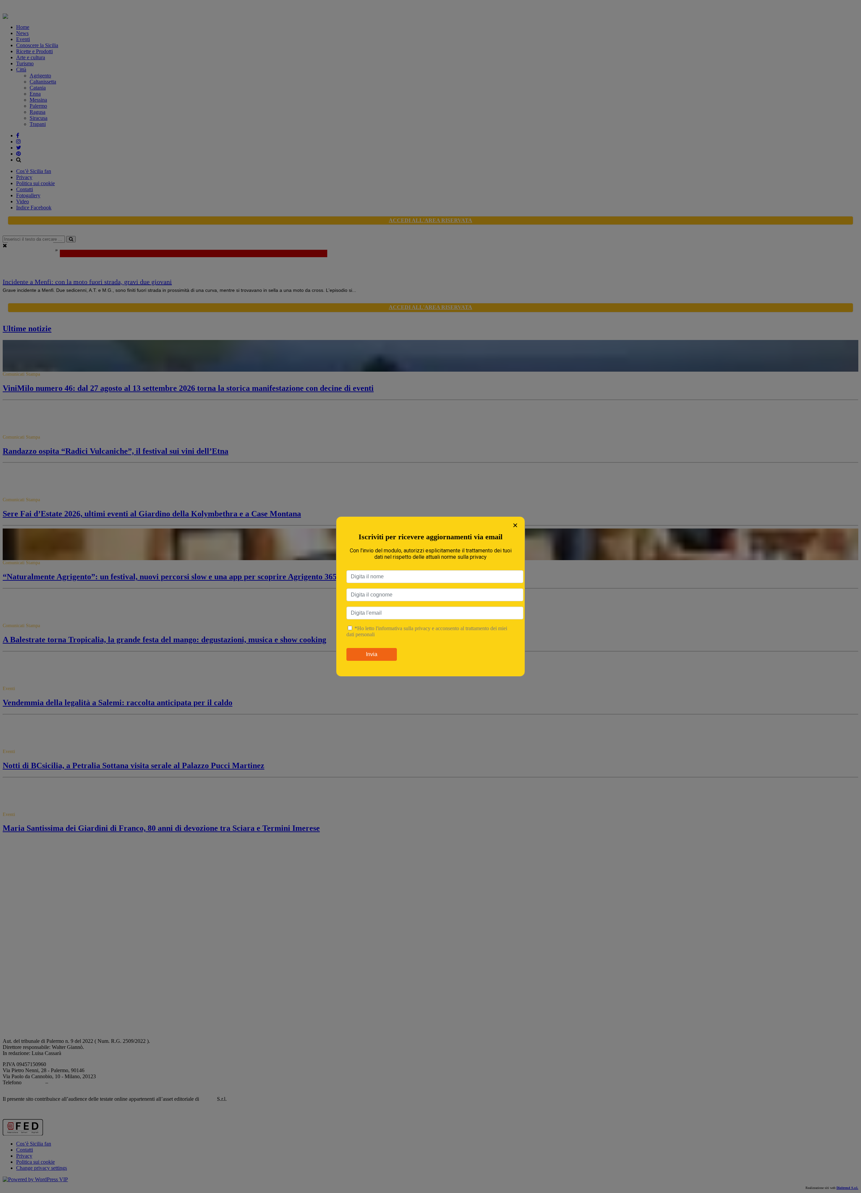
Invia (371, 654)
